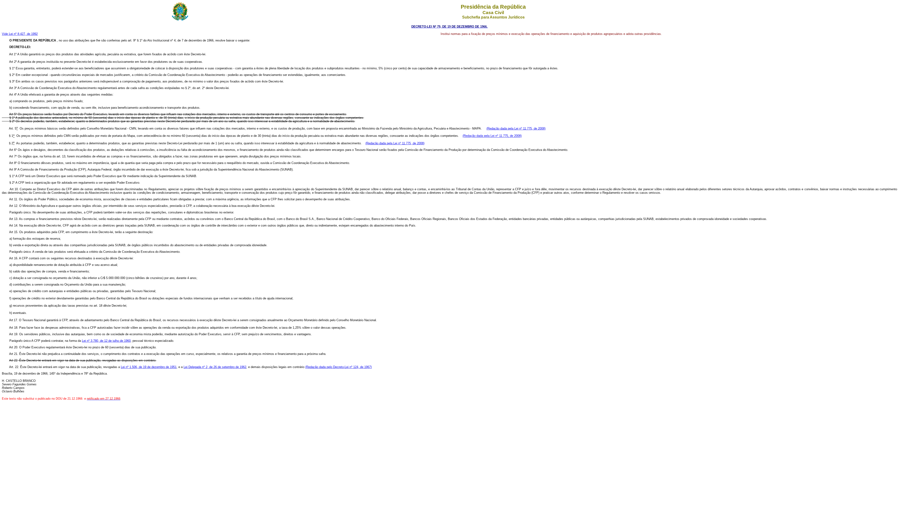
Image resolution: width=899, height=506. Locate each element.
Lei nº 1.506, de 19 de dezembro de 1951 (149, 367)
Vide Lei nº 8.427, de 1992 (20, 34)
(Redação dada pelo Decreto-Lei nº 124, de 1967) (338, 367)
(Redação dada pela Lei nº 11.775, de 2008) (515, 128)
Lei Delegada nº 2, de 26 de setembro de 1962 (215, 367)
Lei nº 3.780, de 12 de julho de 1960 (106, 340)
